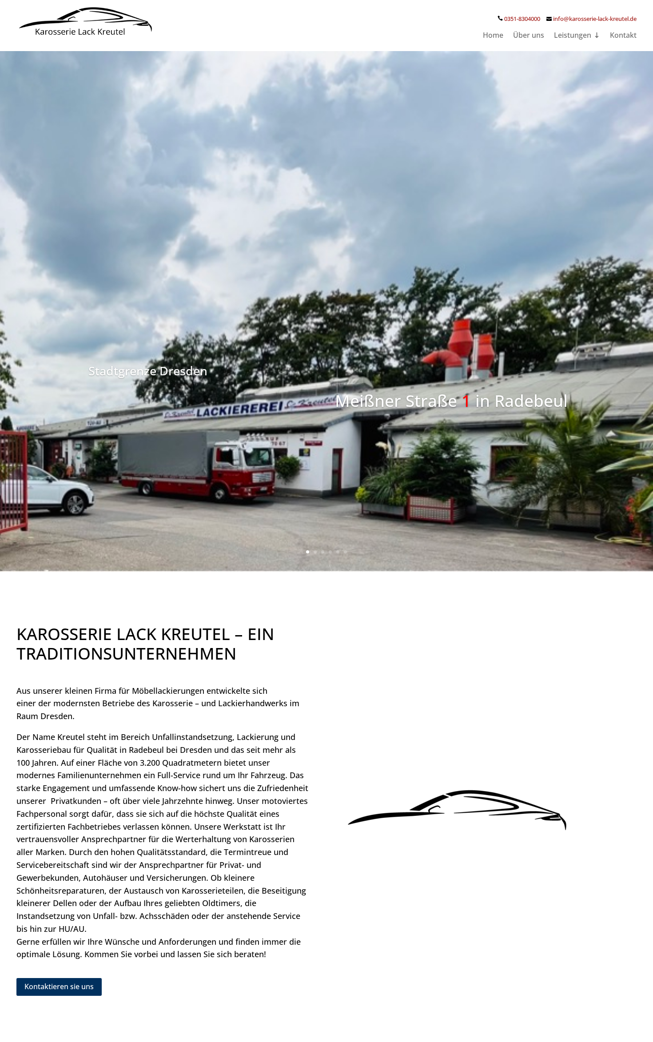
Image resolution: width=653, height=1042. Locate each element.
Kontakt (623, 36)
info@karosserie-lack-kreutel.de (595, 19)
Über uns (528, 36)
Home (493, 36)
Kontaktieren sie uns (59, 986)
